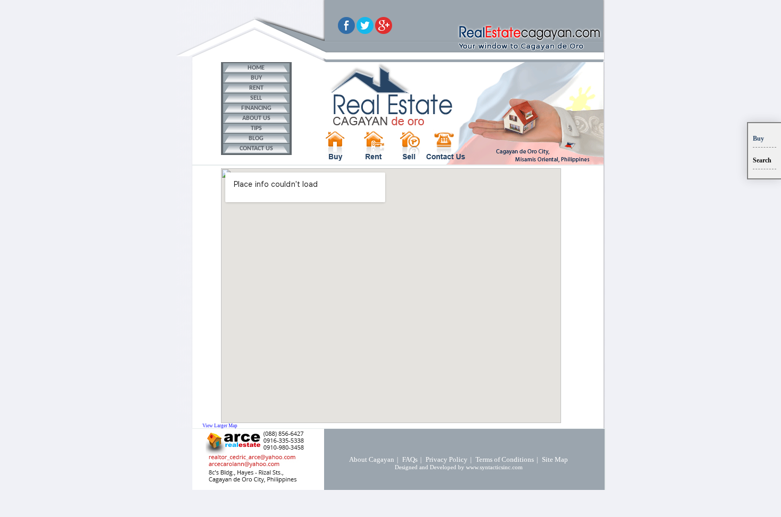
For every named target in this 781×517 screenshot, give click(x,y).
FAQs (410, 459)
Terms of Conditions (505, 459)
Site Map (555, 459)
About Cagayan (371, 459)
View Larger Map (219, 425)
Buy (758, 138)
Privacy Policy (447, 459)
